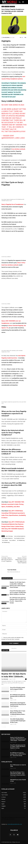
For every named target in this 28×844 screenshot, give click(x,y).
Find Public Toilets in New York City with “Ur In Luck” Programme (7, 559)
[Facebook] (2, 549)
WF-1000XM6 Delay (21, 540)
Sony (3, 6)
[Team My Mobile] (4, 570)
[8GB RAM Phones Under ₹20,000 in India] (5, 781)
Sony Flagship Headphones (7, 538)
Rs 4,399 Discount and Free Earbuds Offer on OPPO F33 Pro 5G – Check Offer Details (18, 754)
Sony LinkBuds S (12, 540)
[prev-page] (2, 727)
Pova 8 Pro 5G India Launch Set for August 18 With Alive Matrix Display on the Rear (18, 592)
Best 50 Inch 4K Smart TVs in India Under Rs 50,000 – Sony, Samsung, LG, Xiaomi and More (17, 774)
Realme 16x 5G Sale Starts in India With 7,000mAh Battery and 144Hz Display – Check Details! (18, 739)
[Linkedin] (9, 549)
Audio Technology (9, 536)
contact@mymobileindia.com (14, 824)
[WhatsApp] (13, 549)
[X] (6, 549)
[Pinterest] (16, 549)
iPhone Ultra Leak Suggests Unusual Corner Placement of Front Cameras (18, 704)
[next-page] (5, 727)
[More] (20, 549)
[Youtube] (17, 834)
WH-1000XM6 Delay (6, 542)
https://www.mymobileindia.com (13, 571)
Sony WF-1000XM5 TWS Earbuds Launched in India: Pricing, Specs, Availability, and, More (12, 504)
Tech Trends (12, 6)
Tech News (7, 6)
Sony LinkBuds (5, 540)
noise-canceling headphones (19, 536)
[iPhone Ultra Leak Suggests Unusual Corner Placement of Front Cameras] (5, 704)
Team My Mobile (6, 37)
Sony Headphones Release (19, 538)
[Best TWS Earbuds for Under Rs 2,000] (5, 766)
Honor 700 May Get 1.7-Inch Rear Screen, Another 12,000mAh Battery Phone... (17, 712)
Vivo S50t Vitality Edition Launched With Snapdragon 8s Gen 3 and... (17, 720)
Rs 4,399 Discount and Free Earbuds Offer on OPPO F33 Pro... (17, 696)
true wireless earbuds (18, 149)
